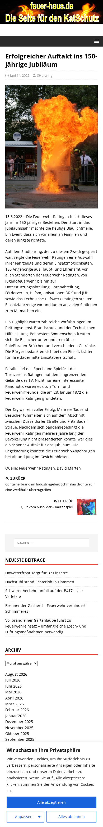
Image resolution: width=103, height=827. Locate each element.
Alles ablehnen (71, 816)
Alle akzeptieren (51, 802)
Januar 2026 (15, 715)
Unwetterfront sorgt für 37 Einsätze (36, 572)
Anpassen (23, 816)
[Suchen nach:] (51, 542)
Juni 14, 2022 (19, 75)
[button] (96, 41)
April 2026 (14, 698)
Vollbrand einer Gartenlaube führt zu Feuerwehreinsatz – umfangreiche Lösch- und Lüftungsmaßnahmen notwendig (45, 626)
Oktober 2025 (17, 733)
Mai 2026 (13, 691)
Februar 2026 (17, 709)
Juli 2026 (12, 680)
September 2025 (19, 739)
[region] (51, 784)
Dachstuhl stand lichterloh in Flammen (39, 581)
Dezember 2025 (19, 721)
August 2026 (16, 674)
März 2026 (14, 703)
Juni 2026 (13, 686)
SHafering (44, 75)
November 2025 (19, 727)
